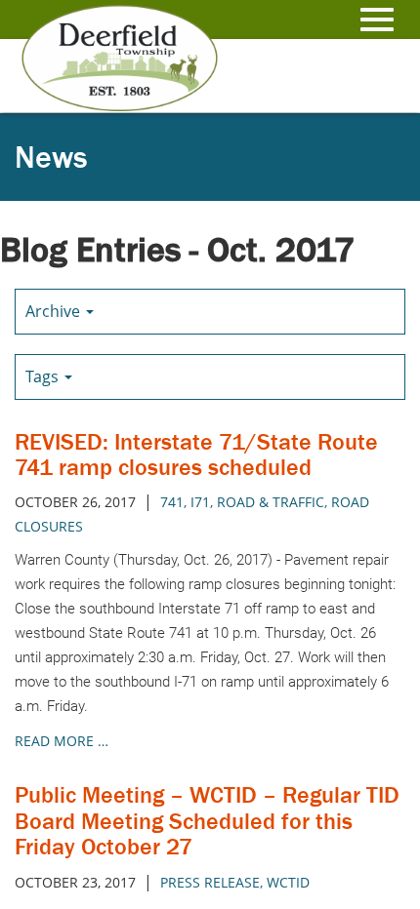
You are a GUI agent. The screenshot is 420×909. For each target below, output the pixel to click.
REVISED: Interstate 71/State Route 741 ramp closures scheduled (196, 454)
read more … (61, 740)
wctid (288, 882)
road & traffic (270, 502)
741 (172, 502)
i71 (200, 502)
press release (210, 882)
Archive (54, 311)
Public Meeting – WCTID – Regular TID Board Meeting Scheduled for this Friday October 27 (207, 820)
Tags (44, 376)
